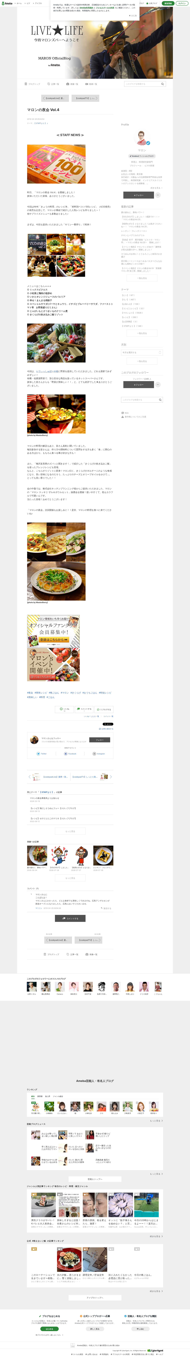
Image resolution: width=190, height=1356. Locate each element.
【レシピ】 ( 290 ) (129, 317)
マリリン (38, 908)
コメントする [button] (86, 710)
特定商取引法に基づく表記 (144, 1354)
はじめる (49, 1329)
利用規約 (105, 1354)
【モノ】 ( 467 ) (128, 299)
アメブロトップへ (95, 1297)
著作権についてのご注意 (135, 416)
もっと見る (70, 831)
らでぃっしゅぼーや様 (47, 371)
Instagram (101, 754)
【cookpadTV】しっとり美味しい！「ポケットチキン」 (87, 98)
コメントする (72, 918)
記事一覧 (55, 84)
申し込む (140, 1329)
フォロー (100, 740)
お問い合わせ (92, 1354)
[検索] (162, 84)
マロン (142, 150)
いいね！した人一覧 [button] (91, 716)
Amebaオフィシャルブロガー (143, 156)
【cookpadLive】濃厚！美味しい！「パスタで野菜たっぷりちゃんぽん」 (57, 98)
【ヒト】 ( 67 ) (127, 295)
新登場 (39, 1096)
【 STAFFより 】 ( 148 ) (131, 326)
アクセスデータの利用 (121, 1354)
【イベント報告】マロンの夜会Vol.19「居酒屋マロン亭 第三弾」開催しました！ (141, 269)
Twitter (43, 754)
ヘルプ (160, 1354)
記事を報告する (107, 729)
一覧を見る (142, 278)
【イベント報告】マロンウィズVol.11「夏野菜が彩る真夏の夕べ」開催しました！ (141, 248)
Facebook (72, 754)
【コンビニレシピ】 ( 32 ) (132, 308)
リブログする (105, 709)
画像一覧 (74, 84)
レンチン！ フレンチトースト (134, 231)
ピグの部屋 (149, 165)
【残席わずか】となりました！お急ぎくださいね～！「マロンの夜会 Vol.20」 (141, 225)
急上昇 (47, 1096)
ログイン (182, 3)
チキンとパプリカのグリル (133, 235)
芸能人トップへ (95, 1179)
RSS (127, 413)
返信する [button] (107, 908)
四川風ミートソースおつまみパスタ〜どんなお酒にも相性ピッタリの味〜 (141, 262)
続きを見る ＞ (157, 188)
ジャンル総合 (58, 1096)
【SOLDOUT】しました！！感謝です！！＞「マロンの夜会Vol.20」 (140, 218)
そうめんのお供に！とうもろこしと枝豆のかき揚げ (141, 255)
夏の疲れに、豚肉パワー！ (133, 212)
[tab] (33, 1096)
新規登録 (168, 3)
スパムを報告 (78, 1354)
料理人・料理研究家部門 (142, 162)
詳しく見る (94, 1329)
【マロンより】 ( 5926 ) (132, 313)
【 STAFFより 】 (40, 123)
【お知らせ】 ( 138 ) (130, 304)
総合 (33, 1096)
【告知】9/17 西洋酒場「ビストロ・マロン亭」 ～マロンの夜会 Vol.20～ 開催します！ (141, 241)
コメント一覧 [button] (108, 716)
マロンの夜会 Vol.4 (43, 110)
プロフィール (135, 165)
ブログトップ (34, 84)
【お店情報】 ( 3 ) (129, 321)
